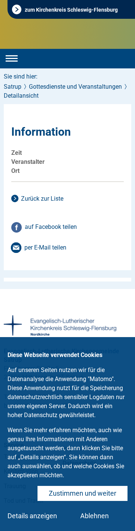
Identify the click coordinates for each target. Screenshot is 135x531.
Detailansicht (21, 95)
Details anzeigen (32, 516)
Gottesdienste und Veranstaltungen (75, 86)
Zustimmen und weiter (82, 493)
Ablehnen (94, 516)
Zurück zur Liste (42, 198)
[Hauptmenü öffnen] (12, 59)
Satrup (12, 86)
